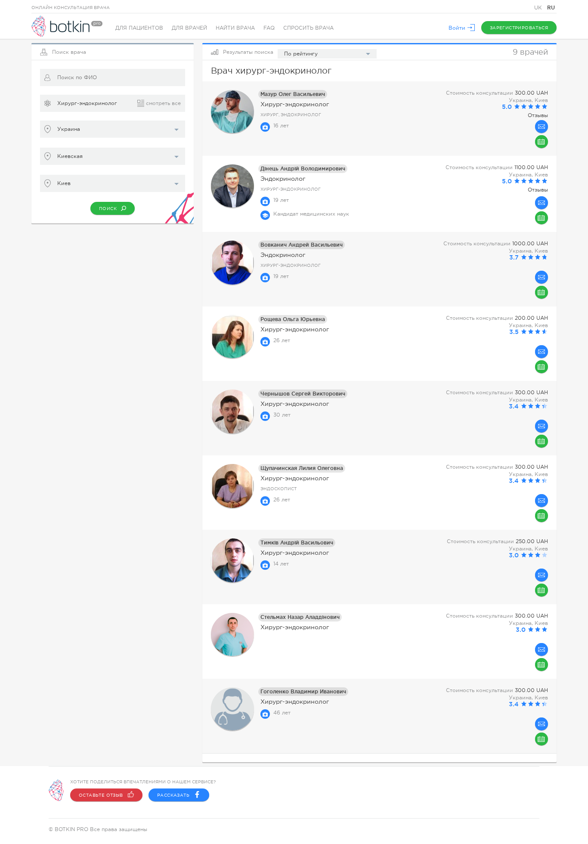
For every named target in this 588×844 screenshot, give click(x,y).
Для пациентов (139, 28)
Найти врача (235, 28)
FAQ (269, 28)
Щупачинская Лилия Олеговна (301, 468)
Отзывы (538, 115)
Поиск (108, 208)
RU (551, 7)
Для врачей (189, 28)
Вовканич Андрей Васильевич (301, 244)
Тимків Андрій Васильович (296, 542)
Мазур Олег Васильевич (292, 94)
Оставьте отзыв (101, 795)
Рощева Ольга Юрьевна (292, 319)
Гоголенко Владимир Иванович (303, 691)
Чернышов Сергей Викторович (302, 393)
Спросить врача (308, 28)
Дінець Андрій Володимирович (302, 168)
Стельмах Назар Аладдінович (300, 617)
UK (539, 8)
